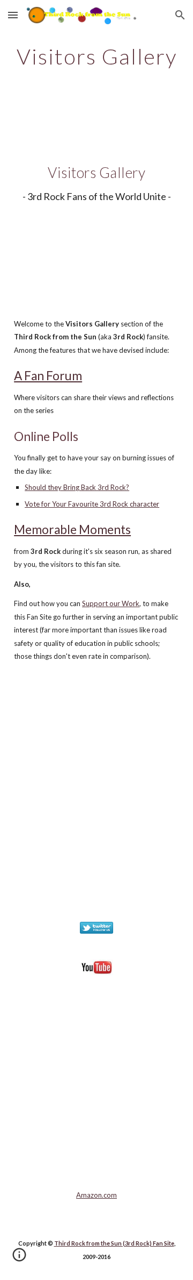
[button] (13, 15)
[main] (96, 56)
